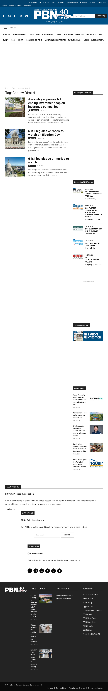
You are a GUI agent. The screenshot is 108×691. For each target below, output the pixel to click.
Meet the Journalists (91, 634)
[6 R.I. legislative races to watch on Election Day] (15, 139)
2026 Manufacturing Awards (92, 259)
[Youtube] (26, 16)
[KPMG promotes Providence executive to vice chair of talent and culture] (96, 429)
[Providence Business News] (54, 14)
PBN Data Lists (89, 622)
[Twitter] (21, 16)
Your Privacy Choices (77, 688)
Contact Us (87, 630)
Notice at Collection (95, 688)
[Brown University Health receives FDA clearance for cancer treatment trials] (96, 398)
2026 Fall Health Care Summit (92, 244)
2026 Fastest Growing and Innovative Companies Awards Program (93, 212)
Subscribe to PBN (90, 594)
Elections (32, 166)
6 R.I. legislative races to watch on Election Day (46, 133)
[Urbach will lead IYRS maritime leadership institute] (45, 628)
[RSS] (47, 570)
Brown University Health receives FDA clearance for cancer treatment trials (79, 399)
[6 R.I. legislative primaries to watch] (15, 167)
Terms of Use (61, 688)
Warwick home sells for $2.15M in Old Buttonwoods (80, 415)
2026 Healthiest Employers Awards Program (93, 194)
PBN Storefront (89, 618)
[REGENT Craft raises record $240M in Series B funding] (45, 653)
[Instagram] (9, 16)
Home (7, 88)
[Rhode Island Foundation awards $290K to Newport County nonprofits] (96, 447)
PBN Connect (88, 614)
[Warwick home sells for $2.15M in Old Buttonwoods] (96, 416)
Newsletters (88, 598)
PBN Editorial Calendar (92, 610)
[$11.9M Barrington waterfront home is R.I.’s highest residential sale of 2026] (45, 598)
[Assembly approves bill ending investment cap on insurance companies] (15, 107)
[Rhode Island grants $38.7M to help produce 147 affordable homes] (96, 463)
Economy (35, 110)
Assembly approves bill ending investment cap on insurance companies (46, 103)
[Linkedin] (15, 16)
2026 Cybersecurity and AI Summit (93, 230)
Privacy (50, 688)
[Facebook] (3, 16)
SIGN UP (67, 535)
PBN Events (88, 626)
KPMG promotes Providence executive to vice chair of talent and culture (79, 431)
